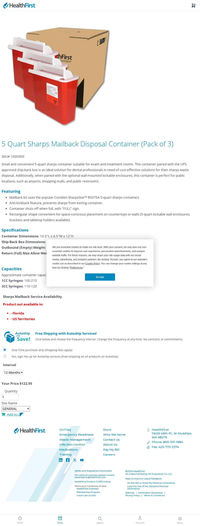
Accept (100, 277)
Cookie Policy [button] (92, 263)
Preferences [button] (76, 267)
